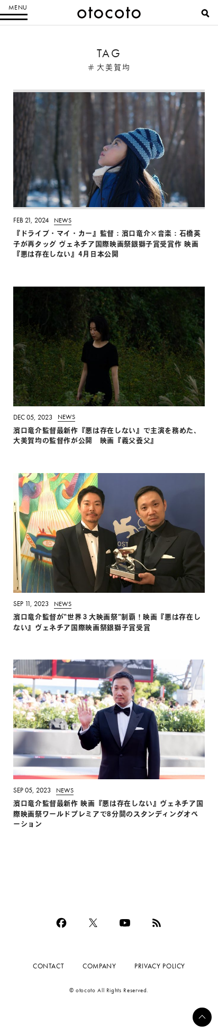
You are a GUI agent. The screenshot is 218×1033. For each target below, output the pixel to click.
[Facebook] (61, 922)
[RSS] (156, 922)
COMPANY (99, 965)
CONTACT (48, 965)
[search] (205, 13)
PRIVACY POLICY (159, 965)
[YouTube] (124, 922)
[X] (93, 922)
